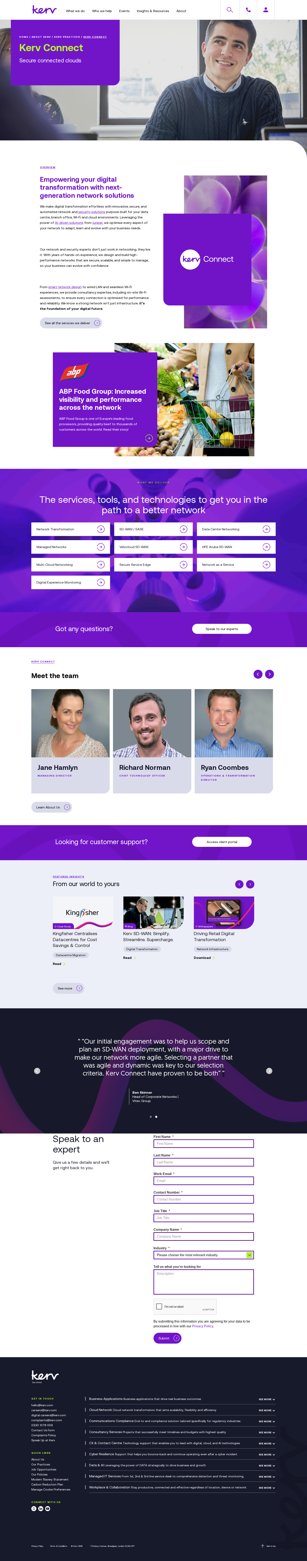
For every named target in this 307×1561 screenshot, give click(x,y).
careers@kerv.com (44, 1410)
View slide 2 (156, 1117)
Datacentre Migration (71, 955)
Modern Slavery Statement (50, 1479)
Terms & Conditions (58, 1546)
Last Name (162, 1155)
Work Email (162, 1174)
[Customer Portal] (266, 10)
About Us (37, 1459)
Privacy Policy (37, 1546)
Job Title (160, 1211)
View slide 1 (151, 1117)
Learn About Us (48, 807)
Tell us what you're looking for (177, 1266)
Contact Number (167, 1192)
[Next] (269, 674)
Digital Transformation (142, 949)
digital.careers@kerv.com (48, 1415)
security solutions (91, 212)
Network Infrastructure (212, 949)
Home (23, 36)
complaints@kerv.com (46, 1420)
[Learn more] (149, 438)
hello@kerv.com (42, 1405)
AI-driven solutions (69, 222)
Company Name (166, 1229)
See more (65, 988)
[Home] (44, 12)
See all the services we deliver (67, 323)
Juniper (97, 222)
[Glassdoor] (33, 1509)
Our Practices (40, 1464)
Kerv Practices (67, 36)
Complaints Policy (43, 1435)
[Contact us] (248, 10)
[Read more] (101, 529)
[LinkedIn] (40, 1509)
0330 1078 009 (42, 1425)
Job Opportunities (43, 1469)
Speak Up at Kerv (43, 1440)
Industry (160, 1248)
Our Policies (39, 1474)
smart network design (65, 287)
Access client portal (222, 842)
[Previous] (258, 674)
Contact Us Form (43, 1430)
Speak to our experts (222, 629)
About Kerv (41, 36)
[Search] (229, 10)
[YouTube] (47, 1509)
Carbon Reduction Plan (47, 1484)
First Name (162, 1137)
